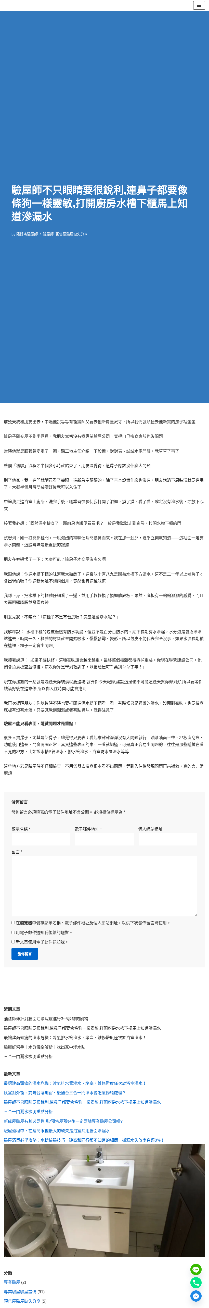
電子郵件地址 (88, 829)
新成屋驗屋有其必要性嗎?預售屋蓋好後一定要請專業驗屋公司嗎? (63, 1121)
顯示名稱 (20, 829)
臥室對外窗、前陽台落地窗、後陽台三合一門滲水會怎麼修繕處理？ (65, 1093)
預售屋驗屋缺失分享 (72, 234)
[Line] (196, 1269)
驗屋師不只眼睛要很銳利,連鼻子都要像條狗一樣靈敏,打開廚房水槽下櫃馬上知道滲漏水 (82, 1028)
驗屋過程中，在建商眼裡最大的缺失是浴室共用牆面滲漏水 (57, 1131)
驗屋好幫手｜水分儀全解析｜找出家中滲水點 (44, 1047)
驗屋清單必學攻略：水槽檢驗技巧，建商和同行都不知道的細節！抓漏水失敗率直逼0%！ (84, 1140)
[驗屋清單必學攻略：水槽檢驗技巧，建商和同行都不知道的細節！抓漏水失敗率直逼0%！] (104, 1256)
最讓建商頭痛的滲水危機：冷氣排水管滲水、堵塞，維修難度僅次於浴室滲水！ (75, 1038)
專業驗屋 (12, 1282)
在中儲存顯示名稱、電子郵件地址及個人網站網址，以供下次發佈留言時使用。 (93, 923)
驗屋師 (48, 234)
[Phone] (196, 1282)
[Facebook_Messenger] (196, 1296)
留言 (16, 852)
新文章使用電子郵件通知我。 (42, 942)
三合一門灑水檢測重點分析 (28, 1056)
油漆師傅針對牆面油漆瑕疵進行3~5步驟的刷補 (46, 1019)
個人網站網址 (150, 829)
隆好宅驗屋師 (27, 234)
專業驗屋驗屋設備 (20, 1292)
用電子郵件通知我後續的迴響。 (44, 932)
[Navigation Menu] (199, 5)
